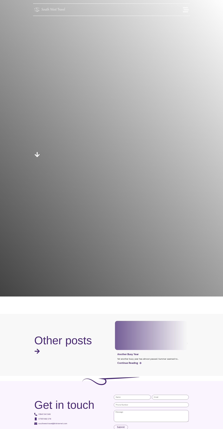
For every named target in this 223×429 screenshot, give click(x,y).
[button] (187, 343)
